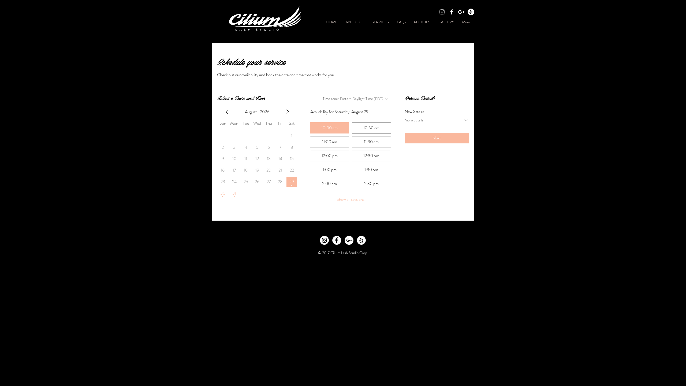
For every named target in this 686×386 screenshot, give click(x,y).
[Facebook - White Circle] (336, 240)
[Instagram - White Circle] (324, 240)
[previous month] (227, 112)
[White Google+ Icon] (461, 12)
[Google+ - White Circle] (349, 240)
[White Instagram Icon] (442, 12)
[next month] (287, 112)
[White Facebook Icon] (451, 12)
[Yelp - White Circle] (471, 12)
